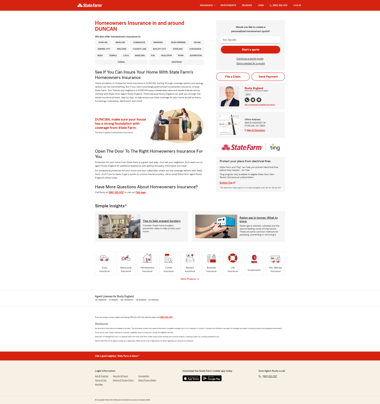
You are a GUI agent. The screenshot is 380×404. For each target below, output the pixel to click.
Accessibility (143, 376)
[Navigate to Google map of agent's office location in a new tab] (258, 100)
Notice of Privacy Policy (123, 380)
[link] (90, 5)
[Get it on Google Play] (212, 378)
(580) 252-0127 (280, 5)
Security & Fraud (120, 376)
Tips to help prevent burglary (162, 221)
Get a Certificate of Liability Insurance (260, 105)
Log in (297, 5)
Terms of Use (100, 380)
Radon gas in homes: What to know (259, 219)
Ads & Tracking (101, 376)
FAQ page (141, 192)
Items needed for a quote (250, 63)
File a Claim (233, 76)
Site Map (99, 384)
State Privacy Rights (147, 380)
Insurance (206, 5)
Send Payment (268, 76)
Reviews (247, 5)
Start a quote (250, 49)
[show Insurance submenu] (214, 5)
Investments (228, 5)
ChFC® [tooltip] (248, 94)
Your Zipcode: (229, 40)
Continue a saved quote (249, 58)
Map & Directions (256, 130)
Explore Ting (226, 182)
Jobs (261, 5)
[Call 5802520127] (247, 100)
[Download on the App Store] (191, 378)
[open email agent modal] (253, 100)
